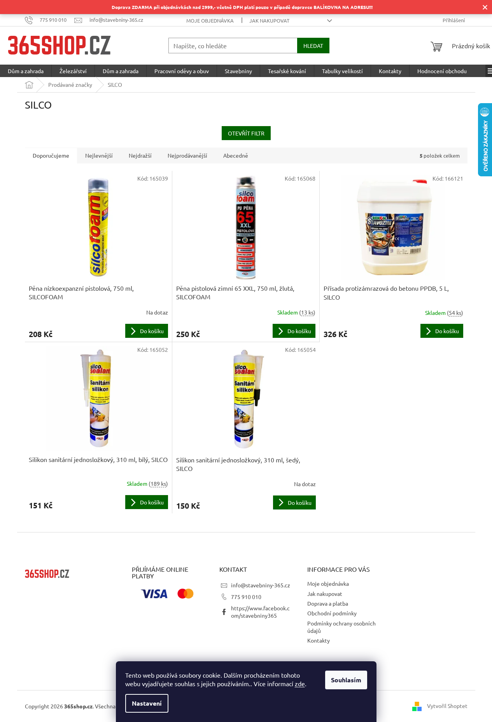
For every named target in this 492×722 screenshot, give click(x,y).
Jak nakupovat (269, 20)
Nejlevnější (99, 155)
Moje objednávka (210, 20)
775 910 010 (246, 596)
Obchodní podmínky (332, 613)
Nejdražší (140, 155)
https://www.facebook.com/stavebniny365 (260, 611)
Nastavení (147, 703)
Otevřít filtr (246, 133)
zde (300, 683)
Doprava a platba (327, 603)
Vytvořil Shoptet (447, 705)
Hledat (313, 45)
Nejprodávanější (187, 155)
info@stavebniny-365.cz (260, 584)
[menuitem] (25, 71)
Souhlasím (346, 680)
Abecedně (235, 155)
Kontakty (318, 640)
